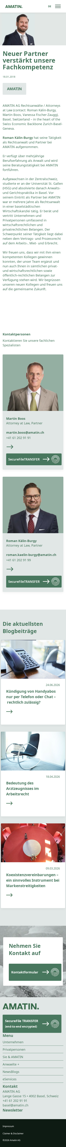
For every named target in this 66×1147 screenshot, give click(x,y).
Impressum (8, 1126)
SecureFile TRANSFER (21, 1023)
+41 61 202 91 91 (18, 438)
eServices (10, 1079)
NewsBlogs (11, 1072)
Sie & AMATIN (13, 1057)
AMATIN (14, 88)
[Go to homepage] (13, 6)
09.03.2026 (53, 868)
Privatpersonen (14, 1049)
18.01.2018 (9, 76)
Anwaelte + (11, 1064)
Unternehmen (13, 1042)
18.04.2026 (53, 777)
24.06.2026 (53, 685)
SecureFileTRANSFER (24, 459)
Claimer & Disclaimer (13, 1133)
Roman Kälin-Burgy (18, 138)
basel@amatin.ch (15, 1105)
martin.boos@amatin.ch (25, 432)
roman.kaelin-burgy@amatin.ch (31, 555)
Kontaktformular (24, 972)
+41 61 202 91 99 (18, 560)
